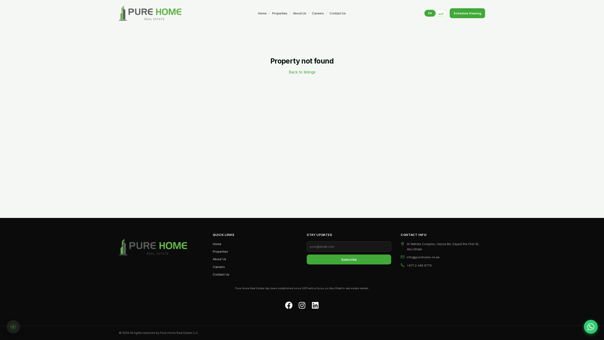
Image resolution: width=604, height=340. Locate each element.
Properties (279, 13)
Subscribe (349, 259)
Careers (318, 13)
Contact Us (338, 13)
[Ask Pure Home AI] (13, 326)
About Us (299, 13)
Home (262, 13)
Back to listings (302, 72)
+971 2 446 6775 (419, 265)
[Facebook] (289, 305)
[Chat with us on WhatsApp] (590, 326)
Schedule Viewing (467, 13)
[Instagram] (302, 305)
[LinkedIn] (315, 305)
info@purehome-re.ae (423, 257)
